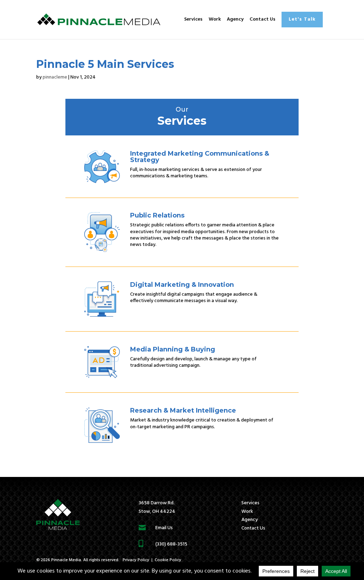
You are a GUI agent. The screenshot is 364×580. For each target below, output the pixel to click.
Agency (235, 19)
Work (215, 19)
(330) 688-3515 (171, 544)
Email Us (164, 528)
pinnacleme (55, 77)
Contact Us (262, 19)
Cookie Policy (168, 560)
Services (193, 19)
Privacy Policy (136, 560)
